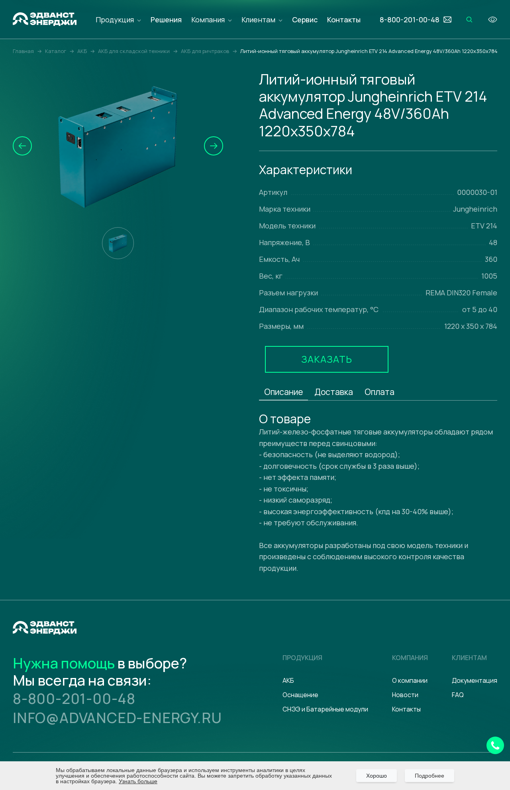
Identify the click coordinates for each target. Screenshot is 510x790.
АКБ (288, 680)
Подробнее (429, 775)
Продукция (115, 19)
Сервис (305, 19)
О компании (410, 680)
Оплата (379, 391)
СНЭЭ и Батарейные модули (325, 709)
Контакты (344, 19)
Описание (283, 391)
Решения (166, 19)
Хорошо (376, 775)
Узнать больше (138, 781)
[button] (22, 145)
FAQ (458, 694)
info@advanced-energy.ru (117, 717)
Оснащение (300, 694)
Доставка (333, 391)
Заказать (326, 359)
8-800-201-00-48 (74, 698)
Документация (474, 680)
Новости (405, 694)
